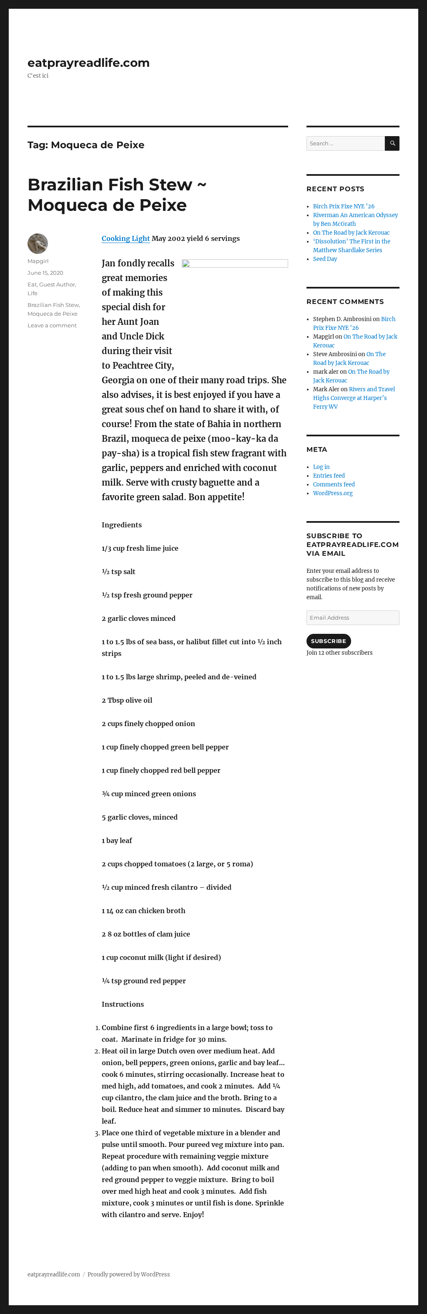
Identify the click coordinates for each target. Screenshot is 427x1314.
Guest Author (57, 284)
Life (33, 293)
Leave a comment (52, 325)
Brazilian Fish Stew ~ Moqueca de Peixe (117, 194)
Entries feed (329, 475)
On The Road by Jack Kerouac (351, 232)
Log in (321, 467)
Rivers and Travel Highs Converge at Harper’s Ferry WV (354, 398)
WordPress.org (333, 493)
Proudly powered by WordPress (129, 1274)
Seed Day (325, 259)
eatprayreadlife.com (89, 63)
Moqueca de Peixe (53, 313)
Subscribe (328, 641)
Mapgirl (38, 261)
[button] (235, 312)
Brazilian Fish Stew (53, 304)
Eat (32, 284)
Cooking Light (126, 238)
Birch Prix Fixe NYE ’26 (344, 206)
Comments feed (334, 484)
